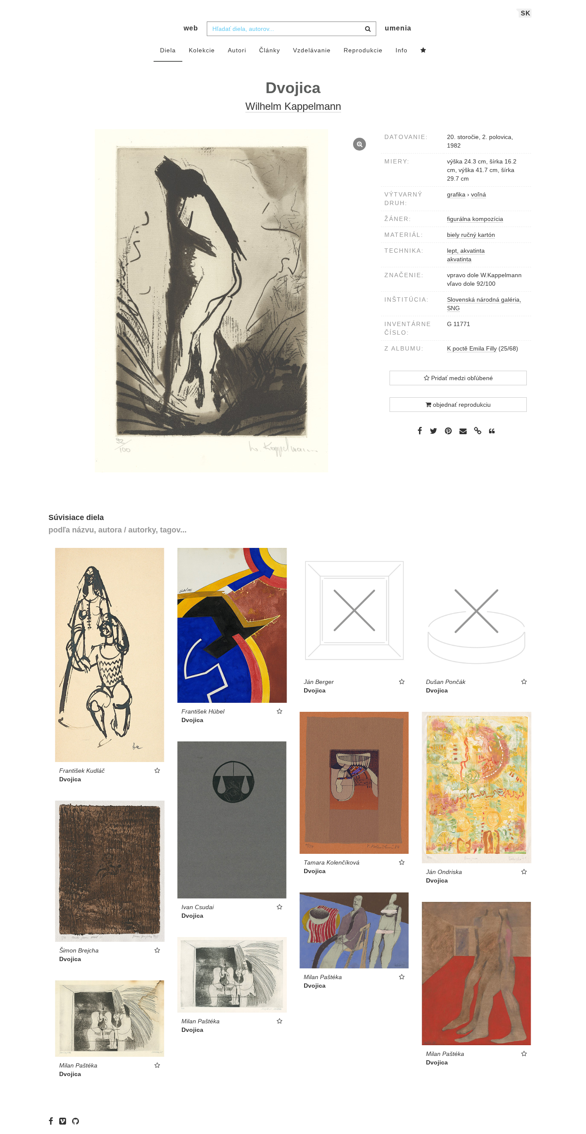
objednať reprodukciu (461, 404)
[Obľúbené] (423, 50)
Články (269, 50)
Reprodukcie (363, 50)
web (191, 28)
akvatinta (459, 259)
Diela (168, 50)
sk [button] (526, 13)
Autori (237, 50)
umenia (398, 28)
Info (402, 50)
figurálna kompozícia (475, 218)
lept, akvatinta (466, 250)
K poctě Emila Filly (472, 348)
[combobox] (291, 28)
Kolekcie (202, 50)
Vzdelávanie (312, 50)
